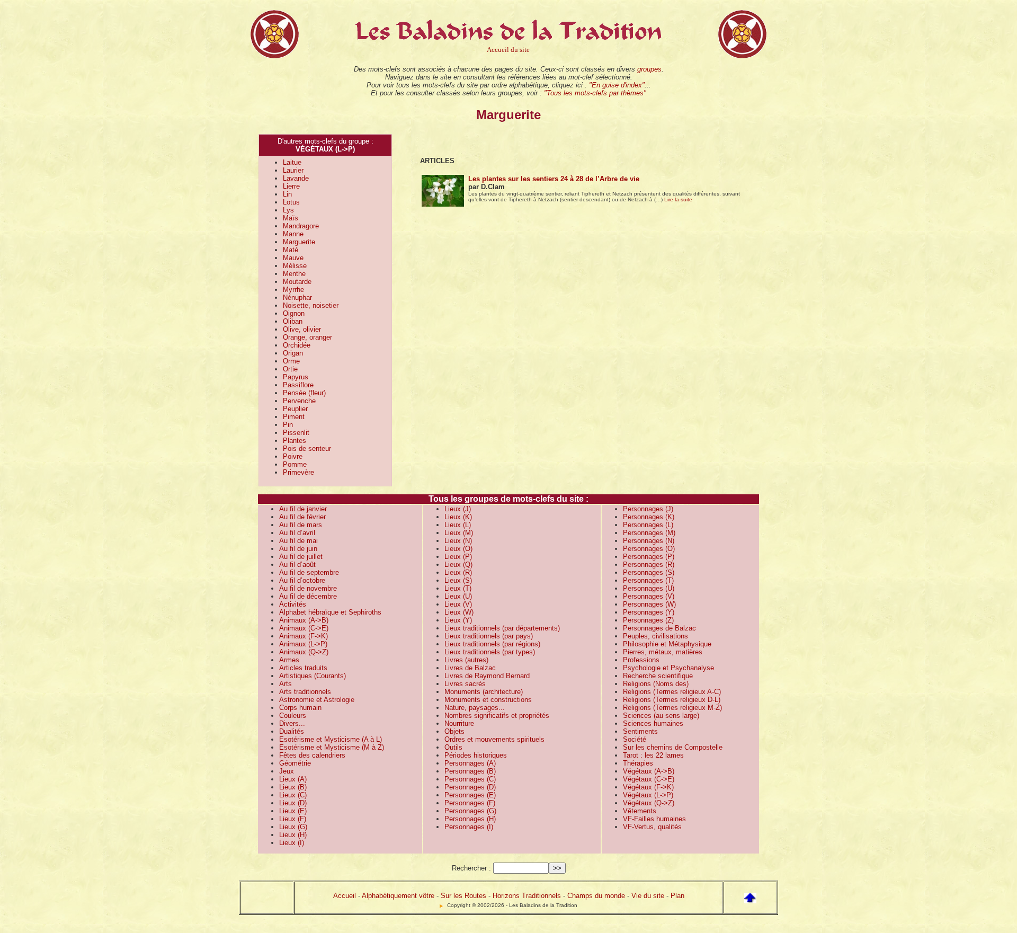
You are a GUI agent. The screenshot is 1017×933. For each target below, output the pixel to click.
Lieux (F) (292, 819)
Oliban (292, 321)
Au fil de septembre (309, 572)
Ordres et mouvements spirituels (494, 739)
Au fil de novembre (308, 588)
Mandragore (301, 226)
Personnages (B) (470, 771)
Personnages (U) (648, 588)
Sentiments (640, 731)
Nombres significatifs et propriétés (496, 715)
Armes (289, 660)
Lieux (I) (291, 843)
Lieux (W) (459, 612)
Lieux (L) (457, 525)
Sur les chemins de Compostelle (672, 747)
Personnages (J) (648, 509)
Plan (677, 896)
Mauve (293, 258)
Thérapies (638, 763)
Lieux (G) (293, 827)
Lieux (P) (458, 557)
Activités (292, 604)
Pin (288, 425)
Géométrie (295, 763)
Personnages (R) (648, 564)
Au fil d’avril (297, 533)
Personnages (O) (649, 549)
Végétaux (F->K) (648, 787)
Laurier (293, 170)
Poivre (292, 456)
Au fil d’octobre (302, 580)
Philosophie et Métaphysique (667, 644)
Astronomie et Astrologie (316, 700)
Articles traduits (303, 668)
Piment (294, 417)
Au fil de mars (300, 525)
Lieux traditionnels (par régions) (492, 644)
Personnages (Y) (648, 612)
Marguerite (299, 242)
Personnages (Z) (648, 620)
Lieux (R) (458, 572)
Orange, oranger (307, 337)
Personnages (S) (648, 572)
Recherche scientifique (658, 676)
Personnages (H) (470, 819)
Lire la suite (678, 199)
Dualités (291, 731)
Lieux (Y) (458, 620)
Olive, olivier (302, 329)
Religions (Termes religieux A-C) (672, 692)
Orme (291, 361)
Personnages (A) (470, 763)
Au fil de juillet (301, 557)
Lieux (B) (293, 787)
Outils (453, 747)
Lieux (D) (293, 803)
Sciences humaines (653, 723)
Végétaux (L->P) (648, 795)
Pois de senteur (307, 448)
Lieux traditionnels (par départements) (502, 628)
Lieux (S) (458, 580)
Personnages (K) (648, 517)
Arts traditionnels (305, 692)
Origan (293, 353)
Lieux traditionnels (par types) (489, 652)
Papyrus (295, 377)
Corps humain (300, 708)
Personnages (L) (648, 525)
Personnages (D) (470, 787)
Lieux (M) (458, 533)
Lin (287, 194)
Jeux (286, 771)
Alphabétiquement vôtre (398, 896)
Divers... (292, 723)
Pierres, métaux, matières (662, 652)
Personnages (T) (648, 580)
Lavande (296, 178)
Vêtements (639, 811)
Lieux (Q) (458, 564)
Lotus (291, 202)
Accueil (344, 896)
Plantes (294, 441)
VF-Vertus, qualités (652, 827)
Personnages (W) (649, 604)
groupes (649, 69)
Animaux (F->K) (303, 636)
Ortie (290, 369)
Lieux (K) (458, 517)
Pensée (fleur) (304, 393)
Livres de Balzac (470, 668)
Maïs (290, 218)
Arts (285, 684)
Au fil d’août (297, 564)
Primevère (298, 472)
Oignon (294, 313)
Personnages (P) (648, 557)
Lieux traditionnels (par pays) (488, 636)
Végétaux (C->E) (648, 779)
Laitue (292, 162)
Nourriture (459, 723)
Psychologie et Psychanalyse (668, 668)
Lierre (291, 186)
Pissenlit (296, 433)
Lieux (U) (458, 596)
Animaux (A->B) (303, 620)
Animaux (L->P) (303, 644)
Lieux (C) (293, 795)
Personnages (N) (648, 541)
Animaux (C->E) (303, 628)
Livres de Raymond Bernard (487, 676)
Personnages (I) (468, 827)
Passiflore (298, 385)
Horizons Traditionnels (527, 896)
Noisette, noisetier (310, 305)
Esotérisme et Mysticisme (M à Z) (331, 747)
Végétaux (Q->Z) (648, 803)
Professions (641, 660)
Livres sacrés (465, 684)
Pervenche (299, 401)
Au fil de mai (298, 541)
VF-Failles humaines (654, 819)
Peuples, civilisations (655, 636)
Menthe (294, 274)
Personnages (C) (470, 779)
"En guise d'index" (617, 85)
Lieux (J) (457, 509)
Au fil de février (302, 517)
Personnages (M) (649, 533)
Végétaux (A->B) (648, 771)
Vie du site (647, 896)
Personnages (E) (470, 795)
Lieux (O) (458, 549)
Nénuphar (297, 297)
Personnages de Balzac (659, 628)
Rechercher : (471, 868)
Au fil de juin (298, 549)
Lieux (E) (293, 811)
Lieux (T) (457, 588)
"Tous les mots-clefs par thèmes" (595, 93)
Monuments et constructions (488, 700)
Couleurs (292, 715)
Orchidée (296, 345)
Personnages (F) (469, 803)
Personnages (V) (648, 596)
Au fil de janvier (303, 509)
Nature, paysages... (474, 708)
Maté (290, 250)
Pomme (295, 464)
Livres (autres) (466, 660)
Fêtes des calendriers (312, 755)
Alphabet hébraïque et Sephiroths (330, 612)
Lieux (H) (293, 835)
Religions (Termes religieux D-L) (671, 700)
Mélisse (295, 266)
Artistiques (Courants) (312, 676)
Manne (293, 234)
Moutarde (297, 282)
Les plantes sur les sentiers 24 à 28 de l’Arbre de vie (553, 179)
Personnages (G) (470, 811)
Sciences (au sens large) (661, 715)
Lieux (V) (458, 604)
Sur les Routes (463, 896)
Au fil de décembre (308, 596)
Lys (288, 210)
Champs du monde (596, 896)
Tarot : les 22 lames (653, 755)
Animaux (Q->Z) (303, 652)
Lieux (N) (458, 541)
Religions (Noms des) (656, 684)
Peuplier (295, 409)
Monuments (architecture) (483, 692)
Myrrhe (293, 290)
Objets (454, 731)
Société (634, 739)
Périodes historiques (475, 755)
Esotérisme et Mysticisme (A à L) (330, 739)
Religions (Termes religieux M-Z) (672, 708)
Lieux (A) (293, 779)
